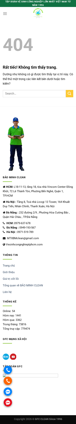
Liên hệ (7, 292)
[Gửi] (69, 93)
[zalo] (6, 357)
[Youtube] (13, 357)
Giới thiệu (9, 272)
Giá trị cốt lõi (11, 278)
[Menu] (5, 13)
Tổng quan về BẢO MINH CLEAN (23, 285)
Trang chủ (9, 265)
